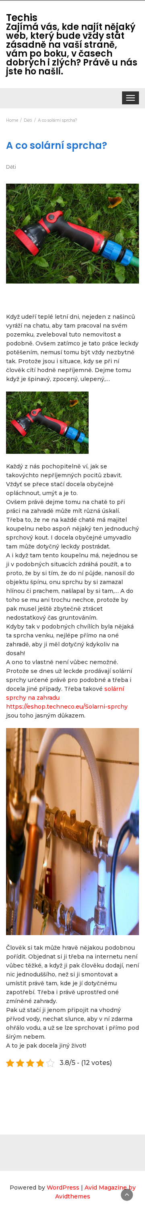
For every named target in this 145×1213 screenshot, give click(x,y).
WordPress (63, 1187)
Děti (11, 167)
